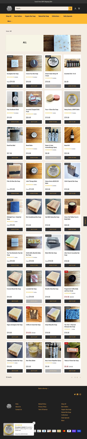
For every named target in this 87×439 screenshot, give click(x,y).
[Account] (75, 8)
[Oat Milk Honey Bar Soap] (53, 206)
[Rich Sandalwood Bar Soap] (34, 206)
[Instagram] (80, 394)
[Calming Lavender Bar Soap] (15, 350)
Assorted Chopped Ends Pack (33, 110)
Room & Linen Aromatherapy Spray (51, 146)
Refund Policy (42, 404)
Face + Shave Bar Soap (51, 109)
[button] (34, 423)
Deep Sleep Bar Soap (51, 325)
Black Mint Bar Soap (51, 253)
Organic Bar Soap (66, 409)
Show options (15, 86)
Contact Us (18, 409)
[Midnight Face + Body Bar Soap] (15, 206)
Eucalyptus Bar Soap (12, 74)
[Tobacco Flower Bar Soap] (72, 350)
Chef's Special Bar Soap (71, 181)
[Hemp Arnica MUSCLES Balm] (53, 171)
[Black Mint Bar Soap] (53, 242)
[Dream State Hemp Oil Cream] (53, 63)
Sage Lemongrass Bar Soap (14, 325)
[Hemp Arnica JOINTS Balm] (72, 99)
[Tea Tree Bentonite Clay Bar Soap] (15, 242)
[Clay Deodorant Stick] (15, 99)
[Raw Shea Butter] (34, 350)
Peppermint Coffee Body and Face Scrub (71, 290)
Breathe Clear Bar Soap (51, 289)
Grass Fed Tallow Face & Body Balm (71, 218)
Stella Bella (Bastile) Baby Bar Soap (33, 254)
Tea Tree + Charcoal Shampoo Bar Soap (70, 326)
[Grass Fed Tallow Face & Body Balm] (72, 206)
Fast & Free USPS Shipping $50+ (43, 1)
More (62, 420)
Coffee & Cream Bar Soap (33, 325)
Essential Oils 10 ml (70, 74)
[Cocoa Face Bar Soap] (34, 63)
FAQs (16, 404)
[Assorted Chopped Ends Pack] (34, 99)
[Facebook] (77, 394)
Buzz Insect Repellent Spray (53, 360)
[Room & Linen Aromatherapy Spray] (53, 135)
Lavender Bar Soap (31, 289)
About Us (18, 407)
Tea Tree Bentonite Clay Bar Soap (15, 254)
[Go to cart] (79, 8)
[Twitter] (75, 394)
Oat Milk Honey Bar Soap (52, 217)
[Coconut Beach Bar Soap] (15, 278)
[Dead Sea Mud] (15, 135)
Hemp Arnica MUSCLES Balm (52, 182)
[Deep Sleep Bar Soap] (53, 314)
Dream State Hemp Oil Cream (51, 75)
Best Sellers (64, 407)
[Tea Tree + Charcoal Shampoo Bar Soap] (72, 314)
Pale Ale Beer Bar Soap (13, 181)
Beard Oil (66, 145)
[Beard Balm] (34, 135)
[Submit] (70, 8)
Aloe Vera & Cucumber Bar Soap (71, 254)
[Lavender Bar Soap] (34, 278)
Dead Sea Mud (11, 145)
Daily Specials (65, 418)
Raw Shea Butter (30, 360)
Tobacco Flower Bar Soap (71, 360)
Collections (64, 415)
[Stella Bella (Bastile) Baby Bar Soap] (34, 242)
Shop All (63, 404)
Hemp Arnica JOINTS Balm (72, 109)
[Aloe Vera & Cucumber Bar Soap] (72, 242)
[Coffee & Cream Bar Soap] (34, 314)
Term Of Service (42, 409)
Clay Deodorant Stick (13, 109)
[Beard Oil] (72, 135)
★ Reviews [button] (85, 221)
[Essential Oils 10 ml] (72, 63)
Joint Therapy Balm (31, 181)
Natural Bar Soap (66, 412)
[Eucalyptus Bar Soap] (15, 63)
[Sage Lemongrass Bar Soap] (15, 314)
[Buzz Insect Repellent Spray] (53, 350)
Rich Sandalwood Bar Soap (33, 217)
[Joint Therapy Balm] (34, 171)
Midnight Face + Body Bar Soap (14, 218)
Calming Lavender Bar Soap (14, 360)
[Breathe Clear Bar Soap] (53, 278)
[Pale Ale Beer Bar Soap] (15, 171)
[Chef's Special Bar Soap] (72, 171)
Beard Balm (29, 145)
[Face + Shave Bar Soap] (53, 99)
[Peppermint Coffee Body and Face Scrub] (72, 278)
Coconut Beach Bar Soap (14, 289)
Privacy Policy (42, 407)
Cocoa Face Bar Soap (32, 74)
